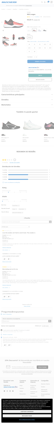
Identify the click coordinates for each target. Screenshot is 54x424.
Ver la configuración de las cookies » (27, 419)
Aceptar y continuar (27, 411)
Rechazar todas (27, 415)
